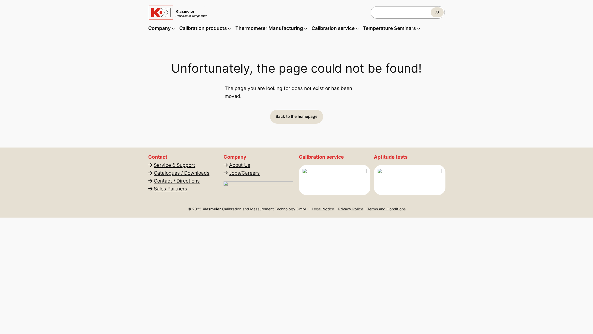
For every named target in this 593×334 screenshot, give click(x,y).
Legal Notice (323, 209)
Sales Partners (170, 189)
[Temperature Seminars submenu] (418, 28)
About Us (239, 165)
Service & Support (174, 165)
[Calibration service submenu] (357, 28)
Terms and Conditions (386, 209)
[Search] (437, 12)
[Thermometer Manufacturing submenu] (305, 28)
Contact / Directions (177, 181)
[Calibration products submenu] (229, 28)
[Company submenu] (173, 28)
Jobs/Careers (244, 173)
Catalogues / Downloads (181, 173)
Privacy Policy (350, 209)
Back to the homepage (297, 116)
